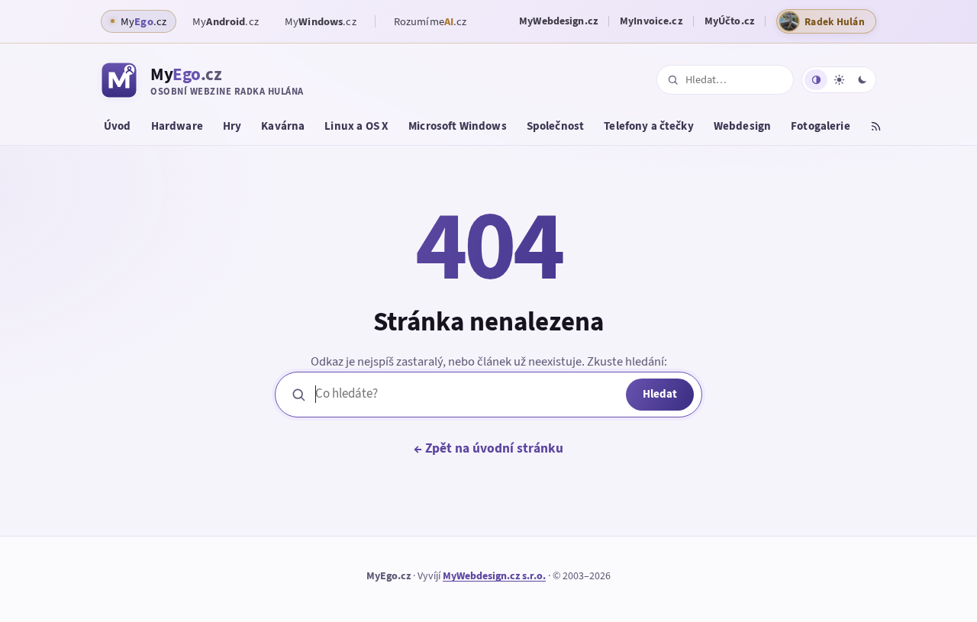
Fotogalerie (820, 126)
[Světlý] (838, 79)
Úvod (117, 126)
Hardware (177, 126)
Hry (232, 126)
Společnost (556, 126)
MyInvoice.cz (651, 21)
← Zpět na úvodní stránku (488, 448)
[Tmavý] (861, 79)
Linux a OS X (356, 126)
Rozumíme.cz (430, 21)
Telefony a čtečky (649, 126)
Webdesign (742, 126)
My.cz (225, 21)
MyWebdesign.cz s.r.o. (494, 576)
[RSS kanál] (876, 128)
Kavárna (283, 126)
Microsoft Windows (457, 126)
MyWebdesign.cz (558, 21)
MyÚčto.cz (729, 21)
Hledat (660, 393)
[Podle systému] (815, 79)
